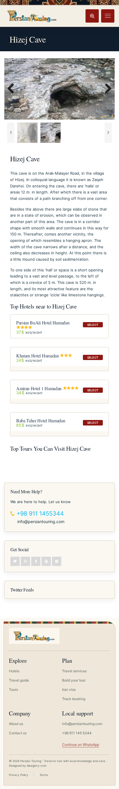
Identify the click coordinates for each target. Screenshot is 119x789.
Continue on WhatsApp (80, 744)
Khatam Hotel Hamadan (37, 356)
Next (106, 89)
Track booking (73, 699)
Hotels (14, 671)
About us (16, 724)
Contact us (18, 733)
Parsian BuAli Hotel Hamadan (42, 322)
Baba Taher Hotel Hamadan (40, 420)
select (92, 324)
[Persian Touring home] (32, 15)
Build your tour (73, 680)
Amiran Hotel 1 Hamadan (39, 388)
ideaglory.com (37, 765)
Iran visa (69, 689)
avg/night (29, 332)
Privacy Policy (18, 775)
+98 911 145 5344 (77, 733)
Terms (44, 775)
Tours (13, 689)
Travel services (74, 671)
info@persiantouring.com (40, 521)
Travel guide (19, 680)
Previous (13, 89)
